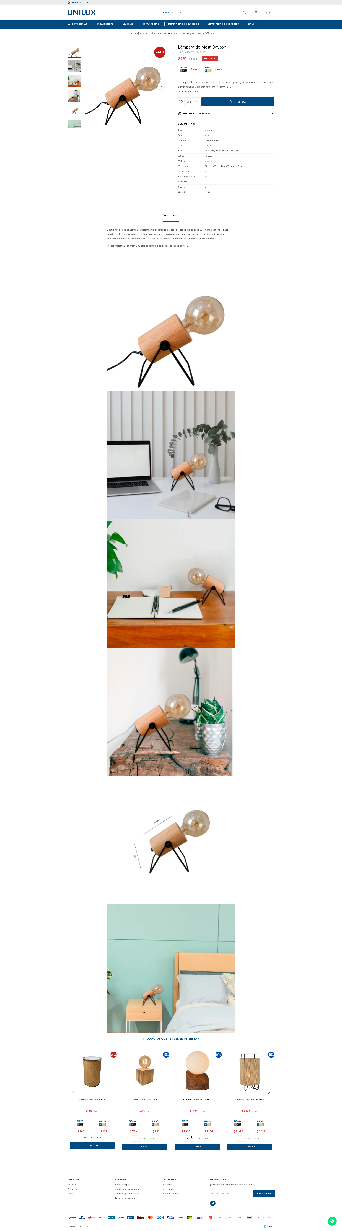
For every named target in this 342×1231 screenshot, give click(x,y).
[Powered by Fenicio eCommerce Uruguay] (269, 1226)
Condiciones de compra (127, 1189)
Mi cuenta (167, 1184)
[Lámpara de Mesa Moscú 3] (197, 1070)
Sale (251, 24)
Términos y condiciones (127, 1193)
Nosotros (72, 1184)
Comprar (240, 102)
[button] (161, 86)
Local (87, 3)
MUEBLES (128, 24)
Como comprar (122, 1184)
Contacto (76, 3)
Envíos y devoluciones (126, 1198)
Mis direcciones (170, 1193)
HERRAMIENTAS (104, 24)
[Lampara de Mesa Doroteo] (249, 1070)
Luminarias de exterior (223, 24)
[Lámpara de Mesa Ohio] (144, 1070)
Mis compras (169, 1189)
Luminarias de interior (183, 24)
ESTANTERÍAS (150, 24)
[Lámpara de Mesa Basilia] (92, 1070)
